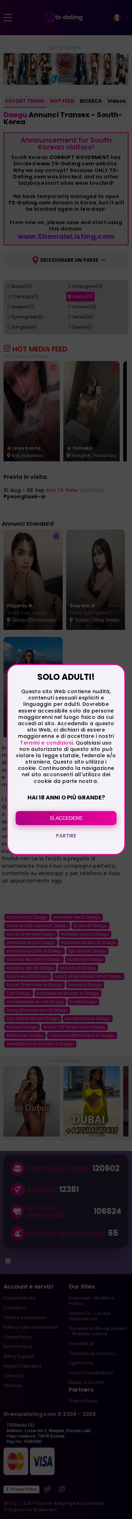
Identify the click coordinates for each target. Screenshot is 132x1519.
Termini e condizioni (46, 742)
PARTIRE (66, 835)
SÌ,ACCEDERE (66, 818)
